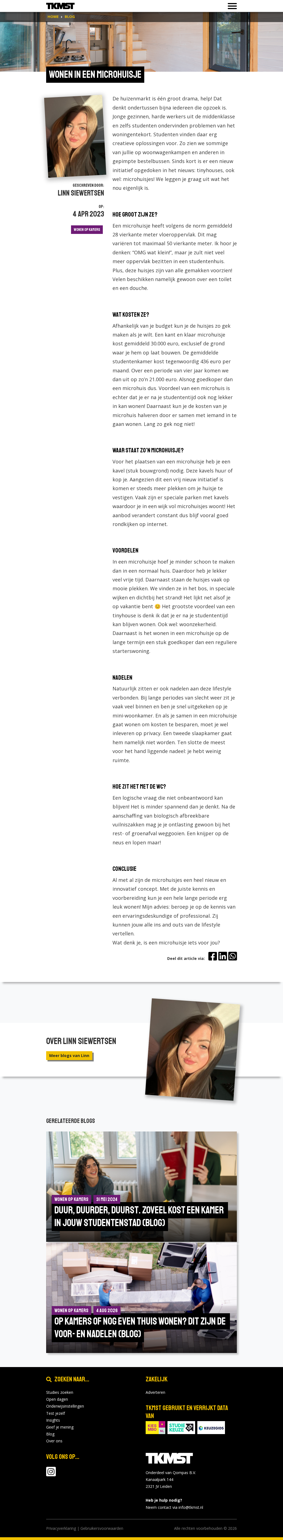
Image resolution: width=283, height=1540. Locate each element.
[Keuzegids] (211, 1427)
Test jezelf (55, 1413)
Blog (50, 1434)
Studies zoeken (59, 1392)
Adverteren (155, 1392)
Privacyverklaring (61, 1528)
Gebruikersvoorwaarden (101, 1528)
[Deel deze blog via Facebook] (212, 956)
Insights (53, 1420)
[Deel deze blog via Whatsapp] (232, 956)
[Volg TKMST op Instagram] (51, 1474)
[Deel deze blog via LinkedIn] (222, 956)
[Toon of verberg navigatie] (230, 6)
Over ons (54, 1440)
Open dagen (57, 1399)
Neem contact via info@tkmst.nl (174, 1507)
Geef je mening (60, 1427)
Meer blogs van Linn (69, 1055)
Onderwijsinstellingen (65, 1406)
